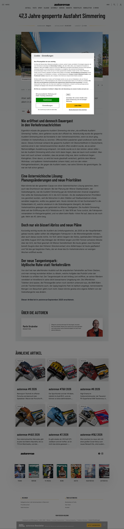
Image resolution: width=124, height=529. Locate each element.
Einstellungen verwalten (47, 105)
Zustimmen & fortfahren (47, 100)
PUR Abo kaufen (78, 105)
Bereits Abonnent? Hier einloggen (78, 109)
